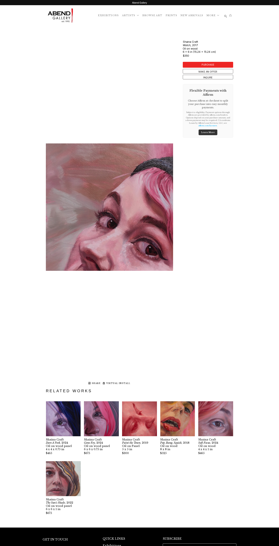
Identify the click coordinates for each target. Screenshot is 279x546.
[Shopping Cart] (230, 15)
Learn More (208, 132)
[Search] (225, 16)
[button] (130, 15)
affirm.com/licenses (207, 125)
